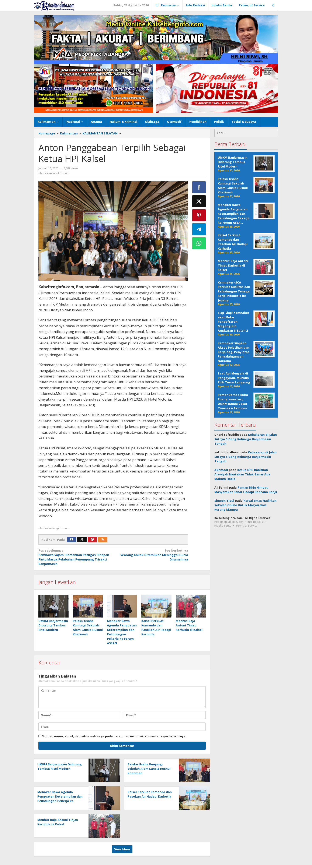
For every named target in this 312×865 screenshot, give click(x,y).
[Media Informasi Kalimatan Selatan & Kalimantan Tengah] (54, 5)
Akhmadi (221, 470)
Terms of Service (246, 525)
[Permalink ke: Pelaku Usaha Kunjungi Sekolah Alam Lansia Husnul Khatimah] (88, 606)
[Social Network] (273, 5)
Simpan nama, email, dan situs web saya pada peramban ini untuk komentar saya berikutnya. (114, 736)
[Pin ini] (199, 215)
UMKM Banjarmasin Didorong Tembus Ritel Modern (53, 625)
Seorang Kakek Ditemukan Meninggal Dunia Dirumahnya (154, 554)
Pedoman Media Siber (228, 522)
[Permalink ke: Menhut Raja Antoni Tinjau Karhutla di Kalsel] (191, 606)
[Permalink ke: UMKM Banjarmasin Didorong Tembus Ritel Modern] (53, 606)
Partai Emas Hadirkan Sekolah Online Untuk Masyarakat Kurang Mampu (245, 505)
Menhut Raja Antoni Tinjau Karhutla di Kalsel (189, 625)
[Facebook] (71, 539)
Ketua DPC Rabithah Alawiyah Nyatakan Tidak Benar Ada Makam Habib (242, 474)
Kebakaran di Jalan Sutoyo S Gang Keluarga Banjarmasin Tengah (245, 439)
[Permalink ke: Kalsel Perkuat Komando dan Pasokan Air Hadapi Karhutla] (156, 606)
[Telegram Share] (199, 229)
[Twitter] (82, 539)
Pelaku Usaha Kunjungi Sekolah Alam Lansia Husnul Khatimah (149, 768)
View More (122, 849)
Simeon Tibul (224, 501)
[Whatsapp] (199, 243)
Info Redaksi (255, 522)
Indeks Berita (222, 525)
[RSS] (102, 539)
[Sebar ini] (199, 187)
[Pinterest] (92, 539)
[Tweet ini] (199, 201)
